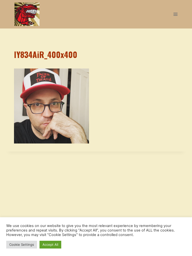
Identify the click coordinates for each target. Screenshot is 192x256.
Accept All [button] (50, 244)
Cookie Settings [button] (21, 244)
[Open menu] (175, 14)
